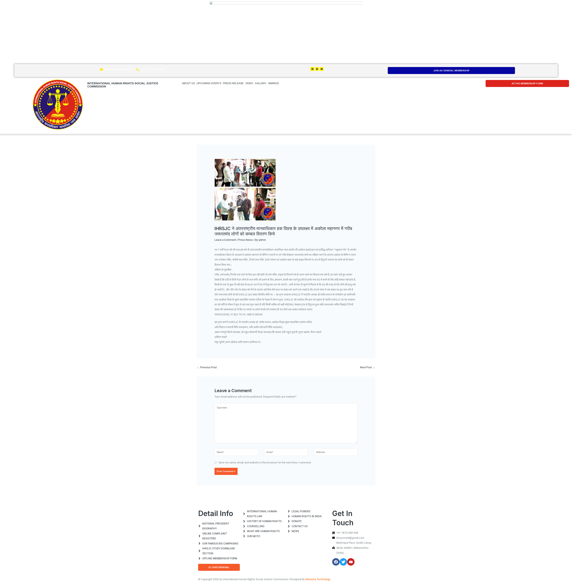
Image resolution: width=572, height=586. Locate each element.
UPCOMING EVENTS (209, 83)
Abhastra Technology (317, 579)
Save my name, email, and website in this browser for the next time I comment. (265, 462)
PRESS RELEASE (233, 83)
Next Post (367, 367)
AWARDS (273, 83)
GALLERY (260, 83)
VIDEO (249, 83)
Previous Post (207, 367)
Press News (245, 239)
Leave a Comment (225, 239)
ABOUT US (188, 83)
